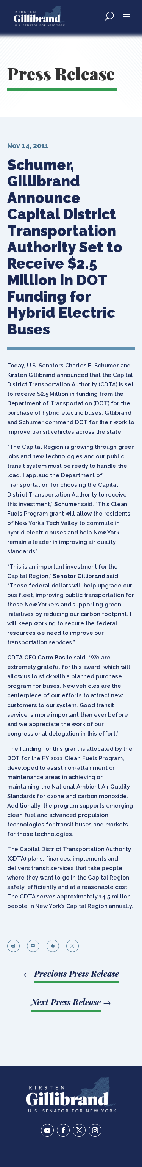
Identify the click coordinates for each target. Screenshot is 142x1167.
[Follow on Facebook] (63, 1130)
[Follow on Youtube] (47, 1130)
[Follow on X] (79, 1130)
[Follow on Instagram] (95, 1130)
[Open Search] (109, 16)
